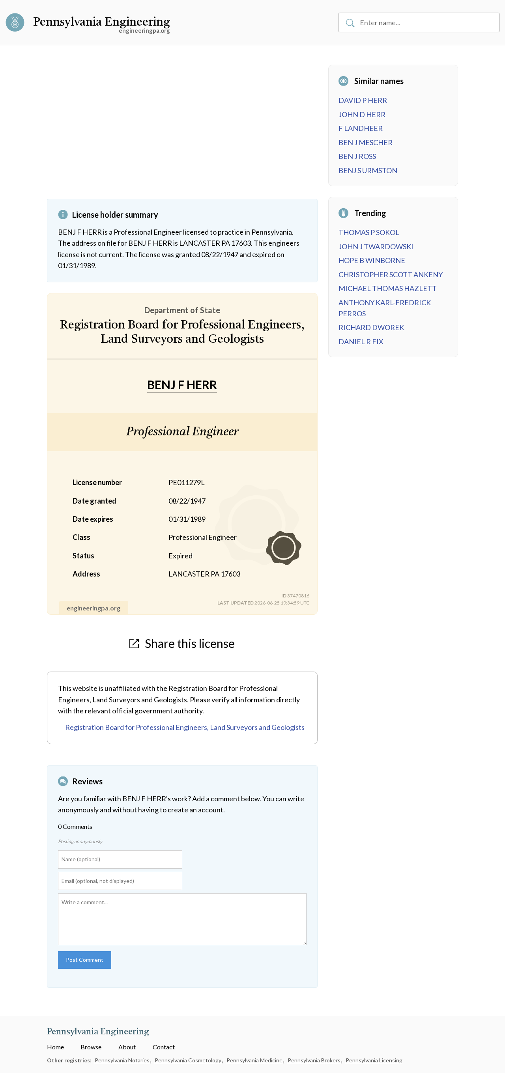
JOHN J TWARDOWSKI (376, 246)
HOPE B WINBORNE (372, 260)
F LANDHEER (361, 128)
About (127, 1047)
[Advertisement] (182, 132)
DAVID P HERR (363, 100)
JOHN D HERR (362, 114)
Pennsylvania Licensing (374, 1060)
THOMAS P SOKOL (369, 232)
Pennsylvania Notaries (123, 1060)
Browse (90, 1047)
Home (55, 1047)
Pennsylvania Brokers (315, 1060)
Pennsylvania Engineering (101, 22)
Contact (164, 1047)
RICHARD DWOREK (371, 327)
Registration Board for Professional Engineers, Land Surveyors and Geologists (185, 727)
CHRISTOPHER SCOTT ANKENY (391, 274)
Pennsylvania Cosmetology (189, 1060)
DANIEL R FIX (361, 341)
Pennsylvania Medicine (255, 1060)
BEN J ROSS (357, 156)
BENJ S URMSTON (368, 170)
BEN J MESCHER (366, 142)
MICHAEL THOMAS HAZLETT (388, 288)
